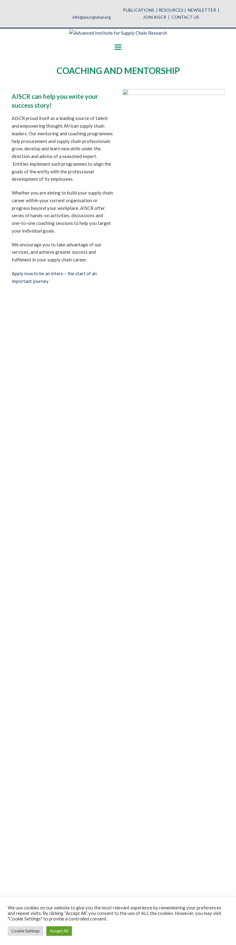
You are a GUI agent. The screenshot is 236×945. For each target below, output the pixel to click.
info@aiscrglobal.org (92, 17)
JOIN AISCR (154, 17)
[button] (118, 46)
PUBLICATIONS (138, 10)
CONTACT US (185, 17)
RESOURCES (171, 10)
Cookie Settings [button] (25, 930)
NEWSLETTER (202, 10)
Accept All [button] (59, 930)
